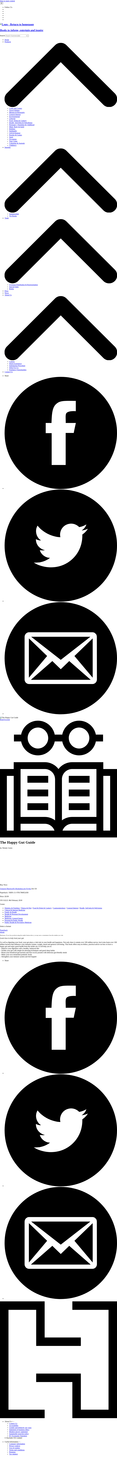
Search (2, 36)
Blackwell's (11, 889)
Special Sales (14, 287)
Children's (12, 145)
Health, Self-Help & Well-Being (20, 123)
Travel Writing (14, 110)
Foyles (28, 889)
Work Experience (15, 364)
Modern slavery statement (18, 1432)
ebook (2, 932)
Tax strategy (13, 1454)
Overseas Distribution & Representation (23, 285)
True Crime (13, 141)
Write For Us (14, 368)
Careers (12, 362)
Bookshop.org (20, 889)
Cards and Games (15, 108)
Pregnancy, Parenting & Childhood (21, 125)
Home (7, 40)
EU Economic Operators (18, 1436)
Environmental (14, 117)
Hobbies (12, 129)
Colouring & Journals (17, 143)
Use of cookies (14, 1448)
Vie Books (13, 216)
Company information (17, 1444)
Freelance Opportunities (17, 370)
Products (8, 42)
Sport (11, 137)
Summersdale (14, 214)
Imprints (8, 147)
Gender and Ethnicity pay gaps (20, 1428)
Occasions (13, 139)
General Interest (15, 114)
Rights (11, 289)
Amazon (3, 889)
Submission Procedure (17, 366)
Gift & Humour (14, 133)
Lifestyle (12, 119)
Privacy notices (14, 1446)
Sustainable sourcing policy (19, 1434)
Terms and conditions (17, 1450)
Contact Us (9, 372)
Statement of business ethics (19, 1430)
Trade (7, 218)
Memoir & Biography (17, 112)
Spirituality (13, 131)
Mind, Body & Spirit (16, 127)
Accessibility (13, 1426)
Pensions (12, 1452)
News (7, 293)
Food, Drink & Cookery (18, 121)
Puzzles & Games (15, 135)
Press (6, 291)
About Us (8, 295)
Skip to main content (7, 1)
